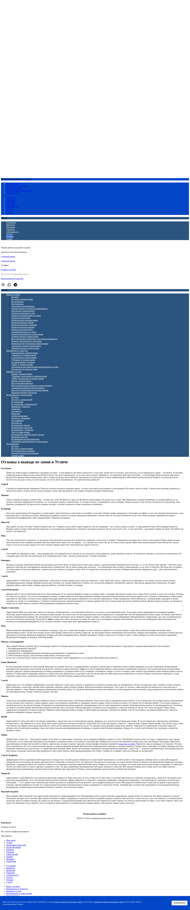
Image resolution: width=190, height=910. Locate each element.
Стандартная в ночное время (24, 69)
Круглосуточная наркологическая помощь (29, 102)
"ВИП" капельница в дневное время (27, 90)
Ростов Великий (13, 847)
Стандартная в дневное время (24, 65)
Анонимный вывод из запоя (23, 44)
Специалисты (12, 207)
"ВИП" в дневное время (22, 76)
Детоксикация (12, 156)
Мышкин (10, 859)
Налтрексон (16, 135)
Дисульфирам (17, 132)
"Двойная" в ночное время (23, 72)
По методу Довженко (20, 130)
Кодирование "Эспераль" (22, 142)
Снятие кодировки (19, 128)
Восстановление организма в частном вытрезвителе (34, 51)
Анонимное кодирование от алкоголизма (29, 153)
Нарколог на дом (13, 83)
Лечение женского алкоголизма (25, 60)
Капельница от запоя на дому (24, 81)
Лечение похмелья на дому (23, 25)
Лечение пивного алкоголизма (24, 48)
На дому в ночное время (22, 11)
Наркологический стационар (24, 37)
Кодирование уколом (20, 137)
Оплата (9, 209)
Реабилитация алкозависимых (24, 32)
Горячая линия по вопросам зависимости (29, 20)
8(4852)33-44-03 (23, 174)
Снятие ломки (17, 167)
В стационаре (17, 13)
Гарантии (10, 204)
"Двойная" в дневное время (23, 67)
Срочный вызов (8, 174)
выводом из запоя (127, 744)
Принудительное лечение (22, 34)
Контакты (10, 200)
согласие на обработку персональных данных (67, 902)
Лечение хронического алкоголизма (27, 46)
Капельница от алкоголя (17, 62)
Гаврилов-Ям (12, 854)
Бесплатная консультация (12, 278)
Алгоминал (16, 123)
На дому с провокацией (21, 111)
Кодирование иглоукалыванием (25, 151)
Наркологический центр (22, 41)
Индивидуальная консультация (25, 165)
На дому (15, 9)
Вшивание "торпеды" (21, 118)
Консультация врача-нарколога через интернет (31, 97)
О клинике (11, 197)
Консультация (17, 16)
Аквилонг (15, 121)
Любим (9, 857)
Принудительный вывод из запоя (26, 27)
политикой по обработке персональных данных (109, 902)
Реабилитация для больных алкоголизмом (29, 55)
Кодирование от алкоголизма (19, 107)
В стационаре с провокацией (24, 116)
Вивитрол (15, 125)
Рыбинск (10, 850)
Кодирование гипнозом (21, 139)
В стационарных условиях (23, 74)
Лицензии (10, 202)
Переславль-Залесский (16, 845)
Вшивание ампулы (19, 149)
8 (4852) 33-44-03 (8, 270)
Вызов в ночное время (21, 93)
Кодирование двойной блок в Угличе (27, 146)
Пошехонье (11, 861)
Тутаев (9, 843)
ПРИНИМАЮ (179, 903)
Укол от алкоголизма (20, 144)
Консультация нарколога (22, 95)
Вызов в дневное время (21, 86)
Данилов (10, 852)
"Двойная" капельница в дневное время (29, 88)
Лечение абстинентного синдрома (26, 53)
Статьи (9, 214)
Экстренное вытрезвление (23, 18)
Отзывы (9, 211)
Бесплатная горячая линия (23, 23)
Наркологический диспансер (24, 104)
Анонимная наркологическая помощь (28, 100)
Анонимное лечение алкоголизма (26, 58)
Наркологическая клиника (23, 39)
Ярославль (11, 840)
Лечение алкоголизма (20, 30)
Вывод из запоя (13, 6)
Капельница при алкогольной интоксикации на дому (34, 79)
